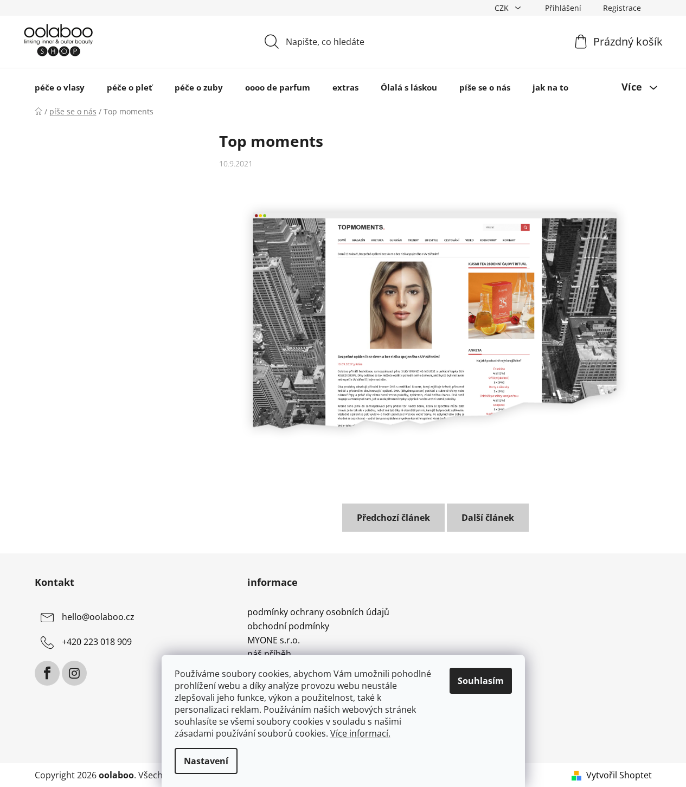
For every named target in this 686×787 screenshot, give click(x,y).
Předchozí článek (393, 518)
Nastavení (206, 761)
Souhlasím (481, 681)
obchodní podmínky (288, 626)
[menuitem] (59, 87)
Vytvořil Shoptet (619, 775)
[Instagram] (74, 673)
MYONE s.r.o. (273, 641)
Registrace (622, 8)
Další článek (487, 518)
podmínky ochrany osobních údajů (318, 612)
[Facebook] (47, 673)
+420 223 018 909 (97, 642)
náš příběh (269, 654)
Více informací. (360, 733)
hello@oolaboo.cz (98, 617)
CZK (503, 8)
